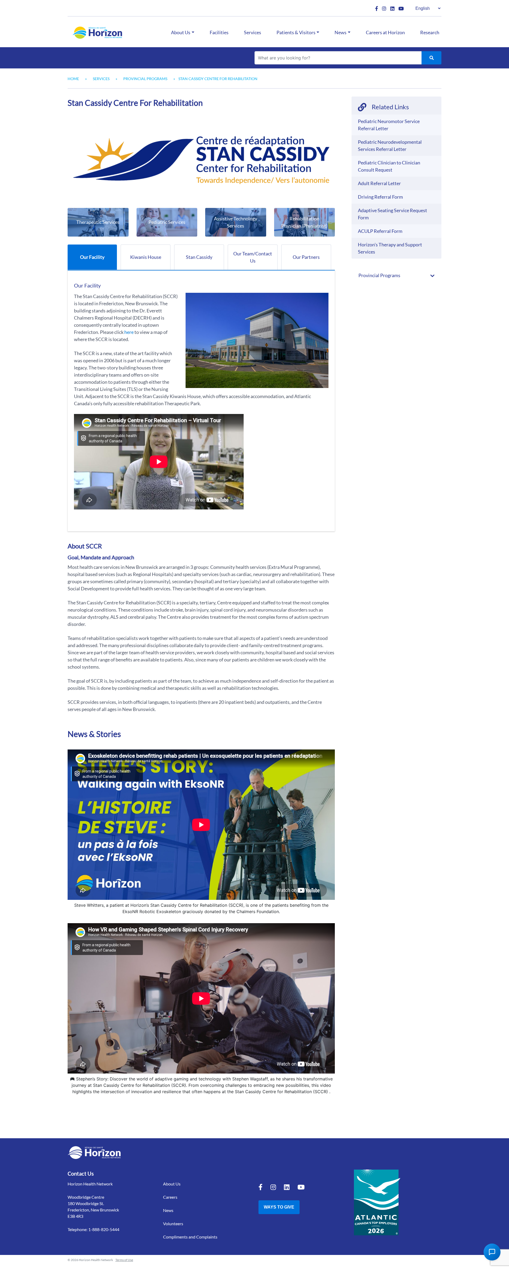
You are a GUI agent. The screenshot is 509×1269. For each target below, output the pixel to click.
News (340, 32)
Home (73, 78)
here (129, 332)
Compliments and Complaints (190, 1236)
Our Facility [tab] (92, 257)
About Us (180, 32)
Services (252, 32)
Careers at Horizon (385, 32)
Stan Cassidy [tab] (199, 257)
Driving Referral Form (380, 197)
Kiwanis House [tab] (145, 257)
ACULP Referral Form (380, 231)
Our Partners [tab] (306, 257)
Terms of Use (124, 1260)
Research (429, 32)
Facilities (219, 32)
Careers (170, 1197)
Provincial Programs (145, 78)
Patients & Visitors (296, 32)
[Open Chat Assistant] (492, 1252)
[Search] (431, 57)
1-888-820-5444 (103, 1229)
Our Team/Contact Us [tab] (252, 257)
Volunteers (173, 1223)
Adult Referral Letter (379, 183)
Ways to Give (279, 1207)
